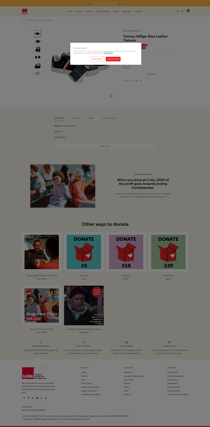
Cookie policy (108, 53)
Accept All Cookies (113, 59)
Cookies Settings (97, 59)
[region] (105, 54)
